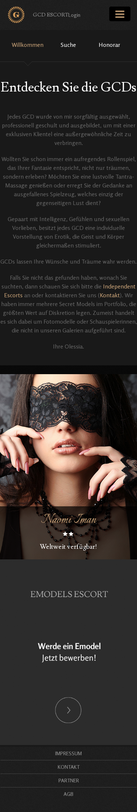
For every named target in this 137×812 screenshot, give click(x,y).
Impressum (68, 753)
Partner (68, 780)
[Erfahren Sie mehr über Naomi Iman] (68, 466)
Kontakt (110, 295)
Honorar (109, 44)
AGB (68, 794)
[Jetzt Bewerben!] (68, 651)
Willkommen (27, 44)
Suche (68, 44)
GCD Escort (50, 15)
